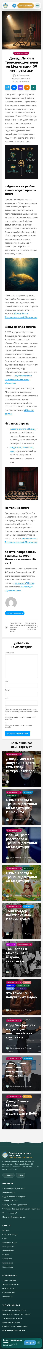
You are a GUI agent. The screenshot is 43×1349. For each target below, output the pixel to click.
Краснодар (7, 1259)
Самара (5, 1255)
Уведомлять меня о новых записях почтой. (18, 726)
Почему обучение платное (13, 1217)
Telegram (30, 1343)
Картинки (27, 982)
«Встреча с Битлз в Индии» (22, 429)
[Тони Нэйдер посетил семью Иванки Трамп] (21, 921)
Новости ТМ (28, 792)
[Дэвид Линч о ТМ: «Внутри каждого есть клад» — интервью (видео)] (21, 769)
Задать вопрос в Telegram (13, 1197)
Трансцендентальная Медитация (20, 820)
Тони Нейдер (28, 906)
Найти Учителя (25, 6)
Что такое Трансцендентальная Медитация (21, 1209)
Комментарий (9, 652)
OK (27, 87)
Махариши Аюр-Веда (11, 1322)
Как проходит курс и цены (13, 1188)
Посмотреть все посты (15, 613)
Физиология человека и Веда (14, 1326)
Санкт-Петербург (10, 1234)
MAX (20, 87)
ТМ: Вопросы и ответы (12, 1318)
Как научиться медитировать (15, 1205)
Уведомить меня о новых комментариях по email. (20, 718)
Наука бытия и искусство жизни (16, 1314)
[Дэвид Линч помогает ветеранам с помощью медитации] (21, 1073)
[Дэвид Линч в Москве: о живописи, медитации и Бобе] (21, 1111)
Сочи (4, 1238)
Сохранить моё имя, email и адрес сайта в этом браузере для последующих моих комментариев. (21, 710)
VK (14, 87)
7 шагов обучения (9, 1201)
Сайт (6, 699)
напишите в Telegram (24, 583)
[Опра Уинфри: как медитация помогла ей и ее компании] (21, 1035)
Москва (5, 1230)
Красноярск (7, 1263)
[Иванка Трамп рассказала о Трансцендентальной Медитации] (21, 845)
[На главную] (5, 1155)
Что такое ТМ (20, 988)
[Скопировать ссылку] (33, 87)
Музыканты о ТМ (23, 985)
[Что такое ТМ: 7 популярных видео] (21, 997)
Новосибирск (8, 1251)
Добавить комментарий (22, 78)
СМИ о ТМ (10, 988)
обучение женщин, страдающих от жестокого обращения (18, 379)
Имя (7, 681)
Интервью (27, 1096)
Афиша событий (9, 1280)
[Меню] (37, 5)
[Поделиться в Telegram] (7, 87)
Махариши (10, 985)
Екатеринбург (8, 1247)
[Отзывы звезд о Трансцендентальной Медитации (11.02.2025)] (21, 807)
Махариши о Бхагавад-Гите (14, 1310)
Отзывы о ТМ (11, 795)
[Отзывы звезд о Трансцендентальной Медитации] (21, 883)
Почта (7, 690)
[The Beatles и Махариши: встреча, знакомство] (21, 959)
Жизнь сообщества (10, 1284)
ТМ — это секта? (9, 1213)
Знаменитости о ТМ (21, 53)
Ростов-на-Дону (9, 1242)
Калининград (7, 1267)
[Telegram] (14, 6)
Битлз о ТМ (11, 944)
